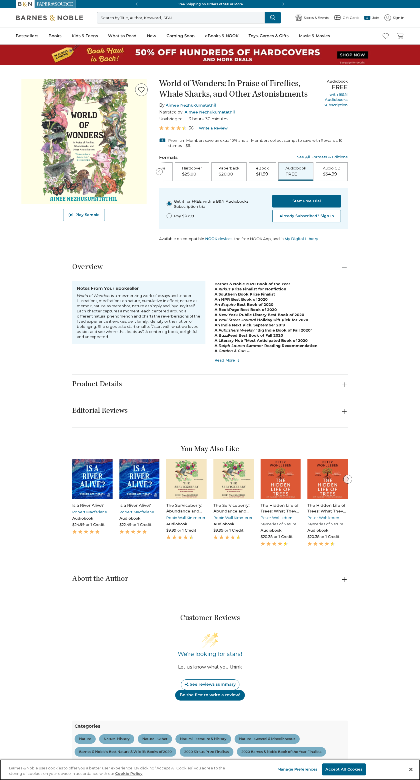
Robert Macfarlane (89, 512)
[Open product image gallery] (84, 141)
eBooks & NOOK (222, 35)
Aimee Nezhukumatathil (191, 105)
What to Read (122, 35)
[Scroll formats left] (159, 171)
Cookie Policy (129, 773)
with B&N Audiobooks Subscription (336, 99)
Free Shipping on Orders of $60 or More (210, 4)
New (151, 35)
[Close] (411, 769)
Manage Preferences (297, 769)
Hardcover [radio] (192, 171)
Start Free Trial (307, 201)
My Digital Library (301, 238)
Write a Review (213, 128)
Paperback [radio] (229, 171)
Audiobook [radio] (295, 171)
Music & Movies (314, 35)
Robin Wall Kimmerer (185, 517)
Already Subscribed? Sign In (306, 216)
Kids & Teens (85, 35)
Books (55, 35)
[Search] (273, 17)
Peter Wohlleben (276, 517)
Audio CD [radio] (332, 171)
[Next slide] (347, 479)
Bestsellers (27, 35)
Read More (225, 360)
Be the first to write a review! (210, 694)
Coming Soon (181, 35)
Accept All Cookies (343, 769)
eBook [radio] (262, 171)
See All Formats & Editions (322, 157)
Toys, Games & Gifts (269, 35)
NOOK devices (219, 239)
